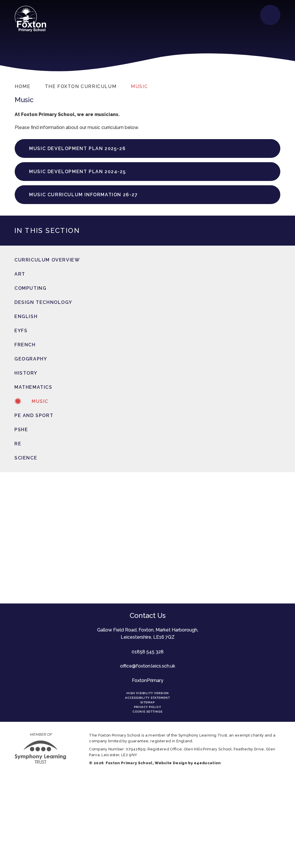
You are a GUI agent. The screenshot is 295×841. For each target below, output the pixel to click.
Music (139, 86)
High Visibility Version (147, 693)
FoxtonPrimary (147, 680)
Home (22, 86)
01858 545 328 (148, 652)
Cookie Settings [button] (147, 711)
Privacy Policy (147, 707)
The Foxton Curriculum (81, 86)
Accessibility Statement (147, 697)
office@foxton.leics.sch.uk (147, 666)
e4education (207, 763)
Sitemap (147, 702)
